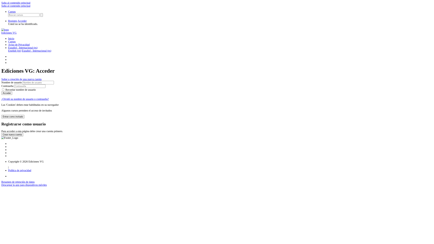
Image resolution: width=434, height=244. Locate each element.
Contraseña (7, 86)
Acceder (22, 20)
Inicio (11, 38)
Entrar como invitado (13, 116)
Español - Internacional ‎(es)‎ (22, 47)
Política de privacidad (19, 170)
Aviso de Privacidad (19, 44)
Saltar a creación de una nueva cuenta (21, 79)
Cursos (12, 11)
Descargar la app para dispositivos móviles (24, 185)
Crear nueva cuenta (12, 134)
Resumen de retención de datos (18, 181)
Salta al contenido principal (15, 2)
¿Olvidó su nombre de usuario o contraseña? (25, 99)
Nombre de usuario (12, 82)
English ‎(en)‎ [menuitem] (14, 50)
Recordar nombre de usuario (20, 89)
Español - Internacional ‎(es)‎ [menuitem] (36, 50)
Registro (12, 20)
